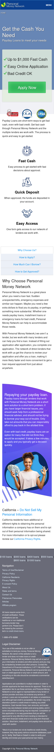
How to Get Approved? (27, 271)
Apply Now (27, 87)
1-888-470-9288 (10, 637)
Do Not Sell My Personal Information (22, 512)
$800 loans (20, 560)
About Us (6, 587)
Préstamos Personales (12, 598)
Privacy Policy (8, 573)
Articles (5, 601)
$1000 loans (33, 560)
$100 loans (6, 556)
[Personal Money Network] (12, 4)
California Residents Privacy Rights (11, 579)
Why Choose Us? (27, 250)
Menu (49, 5)
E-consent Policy (9, 583)
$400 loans (33, 556)
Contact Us (7, 594)
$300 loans (20, 556)
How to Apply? (27, 257)
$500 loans (47, 556)
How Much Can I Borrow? (27, 264)
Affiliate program (9, 605)
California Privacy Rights (27, 539)
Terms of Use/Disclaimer (13, 570)
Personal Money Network (27, 748)
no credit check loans (15, 631)
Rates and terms (9, 590)
